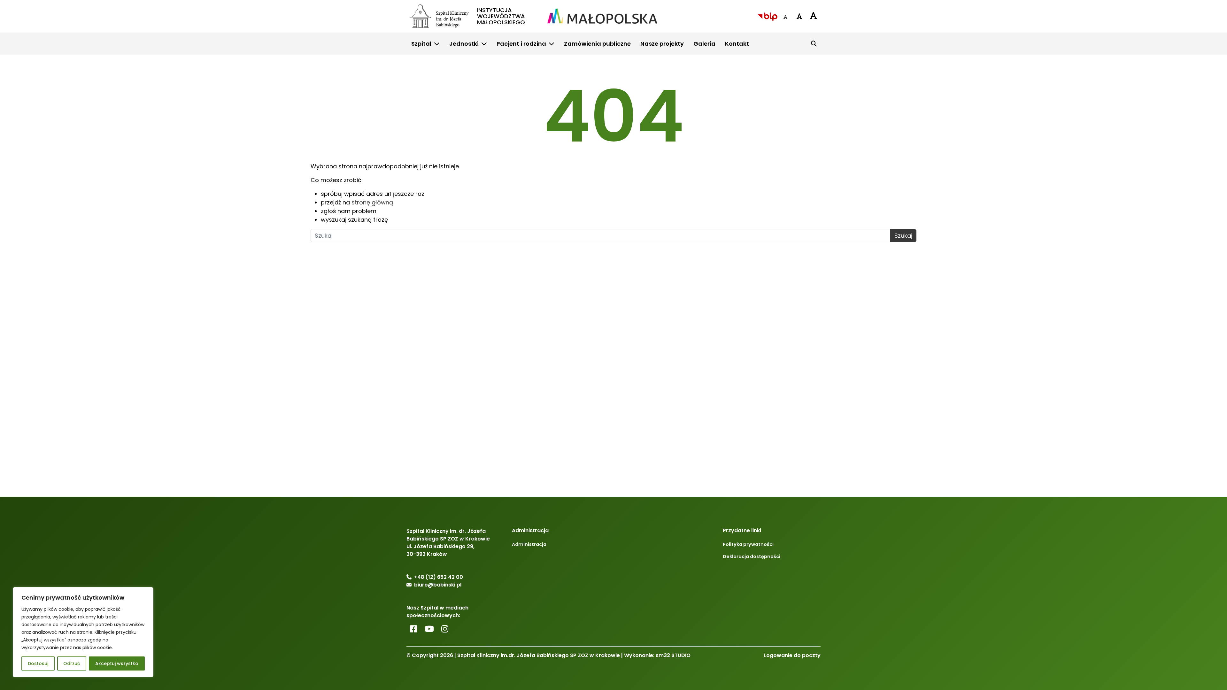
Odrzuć (71, 663)
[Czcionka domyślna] (785, 17)
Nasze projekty (662, 44)
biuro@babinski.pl (437, 584)
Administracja (529, 544)
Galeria (704, 44)
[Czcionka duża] (813, 15)
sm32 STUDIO (673, 655)
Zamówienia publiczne (597, 44)
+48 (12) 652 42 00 (438, 577)
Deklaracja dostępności (751, 556)
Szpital (421, 44)
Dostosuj (38, 663)
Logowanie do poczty (792, 655)
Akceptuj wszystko (116, 663)
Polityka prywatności (748, 544)
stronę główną (371, 202)
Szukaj (903, 236)
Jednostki (464, 44)
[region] (83, 632)
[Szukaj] (814, 43)
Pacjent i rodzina (521, 44)
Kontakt (737, 44)
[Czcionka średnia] (799, 16)
